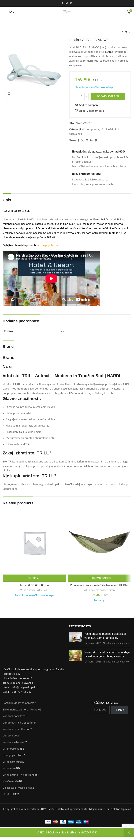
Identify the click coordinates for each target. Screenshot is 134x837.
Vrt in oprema (90, 129)
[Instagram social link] (67, 3)
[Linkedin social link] (91, 140)
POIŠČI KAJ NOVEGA (104, 703)
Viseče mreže (108, 590)
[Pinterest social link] (71, 3)
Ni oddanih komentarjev (116, 643)
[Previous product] (122, 32)
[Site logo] (67, 11)
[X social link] (82, 140)
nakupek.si (55, 484)
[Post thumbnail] (75, 638)
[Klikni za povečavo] (9, 94)
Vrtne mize (43, 590)
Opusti (129, 832)
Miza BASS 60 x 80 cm (34, 585)
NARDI (109, 51)
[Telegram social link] (96, 140)
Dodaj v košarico (108, 96)
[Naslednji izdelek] (129, 32)
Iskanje (120, 710)
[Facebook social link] (63, 3)
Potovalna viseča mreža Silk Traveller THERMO (99, 585)
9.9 (62, 331)
